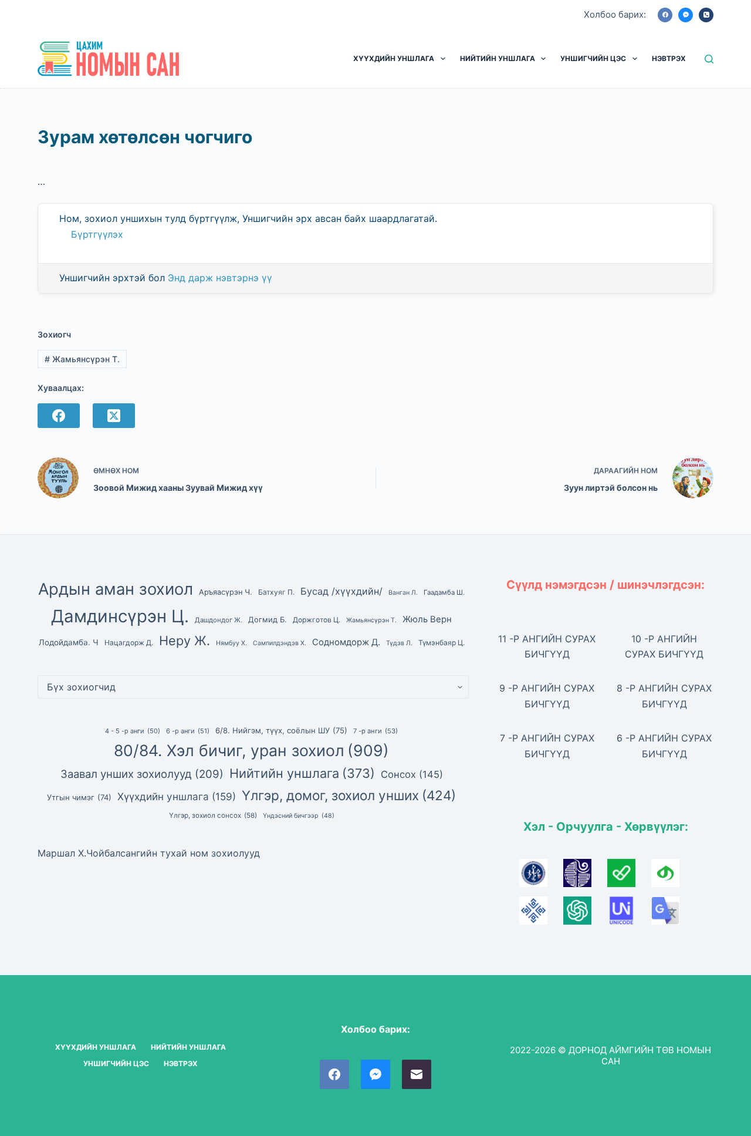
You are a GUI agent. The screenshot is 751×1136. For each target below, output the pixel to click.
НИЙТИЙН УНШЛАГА (497, 58)
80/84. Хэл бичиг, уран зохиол (251, 750)
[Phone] (706, 15)
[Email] (416, 1074)
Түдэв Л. (399, 643)
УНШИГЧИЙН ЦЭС (593, 58)
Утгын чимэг (79, 797)
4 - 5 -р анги (132, 731)
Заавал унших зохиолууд (142, 773)
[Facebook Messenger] (685, 15)
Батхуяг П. (276, 592)
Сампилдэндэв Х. (279, 643)
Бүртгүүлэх (97, 234)
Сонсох (412, 774)
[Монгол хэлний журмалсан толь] (585, 876)
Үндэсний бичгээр (298, 816)
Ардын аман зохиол (115, 589)
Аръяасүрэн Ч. (225, 592)
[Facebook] (665, 15)
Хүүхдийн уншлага (176, 796)
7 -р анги (375, 731)
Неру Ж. (184, 640)
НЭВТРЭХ (669, 58)
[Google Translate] (671, 914)
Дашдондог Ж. (218, 620)
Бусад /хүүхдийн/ (341, 591)
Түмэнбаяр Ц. (441, 642)
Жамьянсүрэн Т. (82, 359)
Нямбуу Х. (231, 643)
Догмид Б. (267, 619)
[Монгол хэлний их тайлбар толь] (541, 876)
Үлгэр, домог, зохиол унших (349, 795)
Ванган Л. (403, 592)
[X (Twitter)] (114, 415)
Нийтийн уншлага (302, 773)
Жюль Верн (427, 619)
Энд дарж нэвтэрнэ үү (220, 278)
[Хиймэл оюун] (585, 914)
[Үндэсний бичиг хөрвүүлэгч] (671, 876)
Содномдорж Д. (346, 642)
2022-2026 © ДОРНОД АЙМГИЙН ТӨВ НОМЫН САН (610, 1055)
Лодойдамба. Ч (69, 642)
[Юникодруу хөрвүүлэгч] (629, 914)
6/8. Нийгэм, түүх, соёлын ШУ (281, 730)
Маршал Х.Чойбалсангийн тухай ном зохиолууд (149, 853)
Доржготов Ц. (316, 619)
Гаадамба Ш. (444, 592)
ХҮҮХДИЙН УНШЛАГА (393, 58)
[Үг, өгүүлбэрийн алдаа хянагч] (629, 876)
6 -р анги (187, 731)
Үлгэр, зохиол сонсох (213, 815)
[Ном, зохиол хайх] (709, 59)
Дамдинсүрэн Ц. (120, 616)
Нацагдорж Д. (128, 642)
